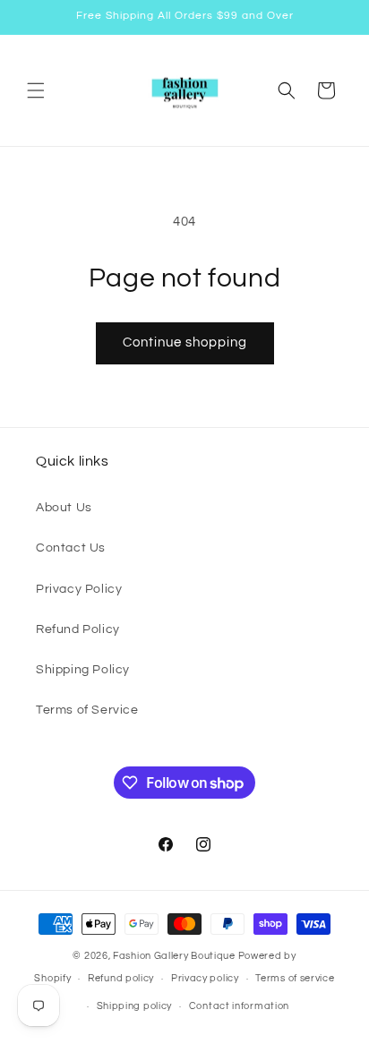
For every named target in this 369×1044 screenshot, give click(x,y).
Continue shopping (185, 342)
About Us (64, 507)
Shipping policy (135, 1006)
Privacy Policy (79, 589)
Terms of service (294, 978)
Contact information (239, 1006)
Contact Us (71, 548)
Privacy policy (205, 978)
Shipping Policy (83, 669)
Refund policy (121, 978)
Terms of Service (87, 710)
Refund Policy (78, 629)
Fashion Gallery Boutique (174, 956)
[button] (36, 90)
